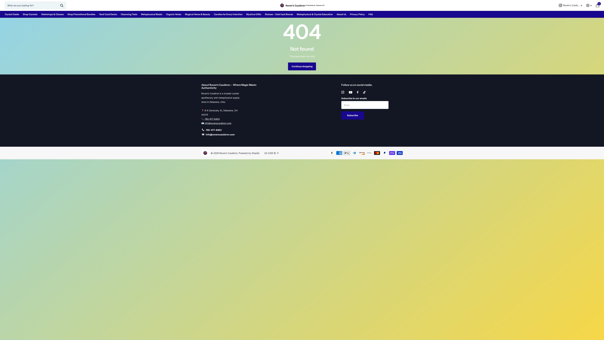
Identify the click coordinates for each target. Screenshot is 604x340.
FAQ (371, 14)
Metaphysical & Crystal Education (315, 14)
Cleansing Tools (129, 14)
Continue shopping (302, 66)
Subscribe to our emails (354, 98)
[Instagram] (342, 92)
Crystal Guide (12, 14)
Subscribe (352, 115)
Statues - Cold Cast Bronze (279, 14)
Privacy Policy (357, 14)
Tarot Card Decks (108, 14)
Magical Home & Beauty (197, 14)
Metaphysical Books (151, 14)
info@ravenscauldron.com (218, 123)
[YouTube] (350, 92)
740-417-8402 (212, 119)
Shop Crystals (30, 14)
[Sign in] (589, 5)
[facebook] (357, 92)
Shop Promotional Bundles (81, 14)
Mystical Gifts (253, 14)
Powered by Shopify (249, 153)
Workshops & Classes (52, 14)
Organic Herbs (173, 14)
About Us (341, 14)
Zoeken (61, 5)
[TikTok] (364, 92)
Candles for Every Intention (228, 14)
